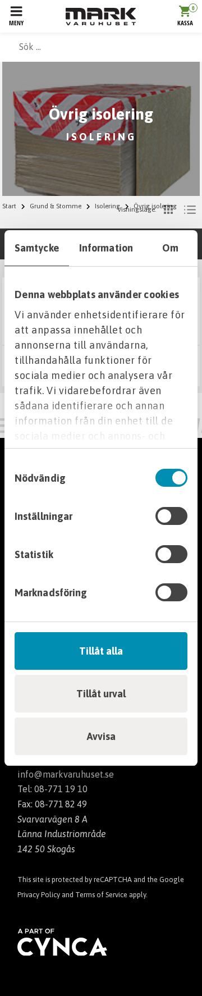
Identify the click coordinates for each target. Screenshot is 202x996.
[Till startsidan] (101, 16)
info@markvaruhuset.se (65, 774)
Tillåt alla (101, 651)
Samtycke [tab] (37, 248)
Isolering (107, 206)
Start (9, 206)
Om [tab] (170, 248)
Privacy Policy (38, 894)
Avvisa (101, 736)
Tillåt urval (101, 694)
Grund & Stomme (55, 206)
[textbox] (101, 47)
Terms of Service (101, 894)
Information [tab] (106, 248)
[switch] (171, 516)
